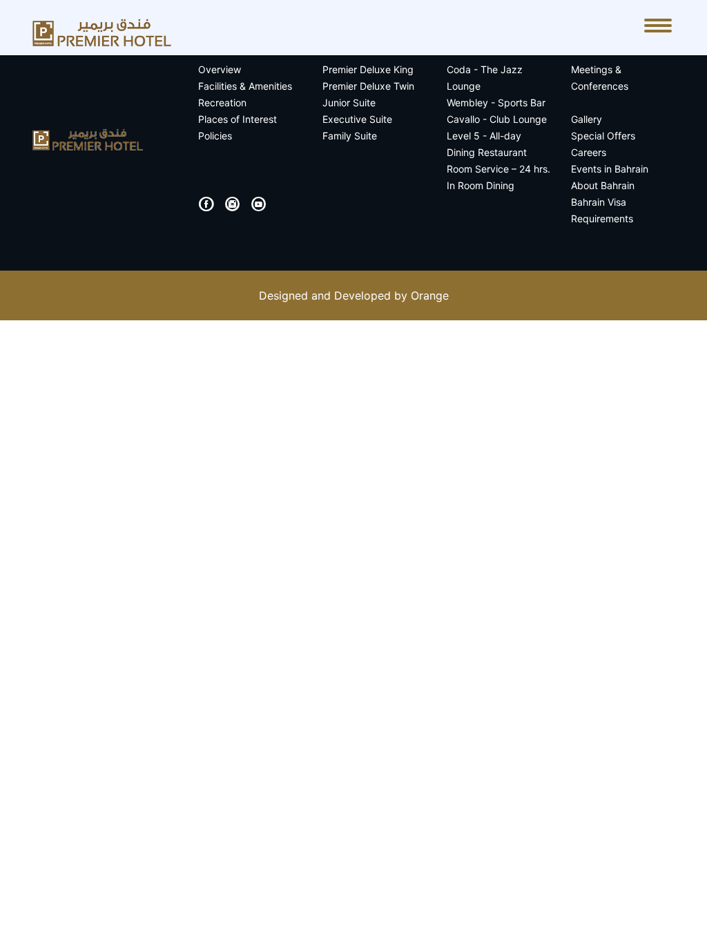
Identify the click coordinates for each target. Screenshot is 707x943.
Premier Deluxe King (368, 69)
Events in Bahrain (609, 169)
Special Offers (603, 136)
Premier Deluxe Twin (368, 86)
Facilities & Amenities (245, 86)
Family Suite (349, 136)
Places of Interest (237, 119)
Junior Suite (349, 102)
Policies (215, 136)
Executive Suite (357, 119)
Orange (430, 295)
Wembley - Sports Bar (496, 102)
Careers (588, 152)
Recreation (222, 102)
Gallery (586, 119)
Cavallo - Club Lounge (497, 119)
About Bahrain (603, 185)
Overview (219, 69)
